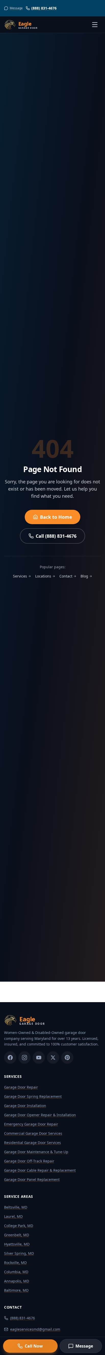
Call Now (34, 1346)
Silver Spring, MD (19, 1253)
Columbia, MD (16, 1271)
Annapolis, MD (16, 1281)
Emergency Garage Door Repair (31, 1124)
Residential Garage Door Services (32, 1142)
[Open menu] (95, 24)
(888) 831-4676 (44, 8)
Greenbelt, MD (16, 1234)
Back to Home (56, 517)
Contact (65, 576)
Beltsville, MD (15, 1207)
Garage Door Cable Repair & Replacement (40, 1170)
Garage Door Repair (21, 1087)
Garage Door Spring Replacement (33, 1096)
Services (20, 576)
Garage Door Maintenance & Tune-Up (36, 1151)
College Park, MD (18, 1225)
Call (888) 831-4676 (56, 536)
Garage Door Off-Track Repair (29, 1161)
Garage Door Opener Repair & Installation (40, 1114)
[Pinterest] (67, 1057)
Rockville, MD (15, 1262)
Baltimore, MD (16, 1290)
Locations (43, 576)
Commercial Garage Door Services (33, 1133)
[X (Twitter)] (53, 1057)
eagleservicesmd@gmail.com (35, 1329)
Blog (84, 576)
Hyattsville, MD (17, 1244)
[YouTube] (39, 1057)
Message (84, 1346)
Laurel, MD (13, 1216)
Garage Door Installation (25, 1105)
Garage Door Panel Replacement (32, 1179)
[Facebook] (10, 1057)
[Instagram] (24, 1057)
